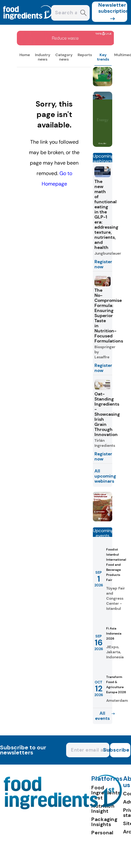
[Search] (83, 13)
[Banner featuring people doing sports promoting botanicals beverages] (102, 145)
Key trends (103, 57)
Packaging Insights (104, 821)
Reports (85, 55)
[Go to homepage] (63, 808)
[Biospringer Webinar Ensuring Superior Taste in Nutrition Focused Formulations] (102, 520)
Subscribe (120, 750)
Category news (63, 57)
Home (24, 55)
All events (102, 716)
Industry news (42, 57)
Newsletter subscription (112, 8)
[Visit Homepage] (28, 23)
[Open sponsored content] (65, 44)
